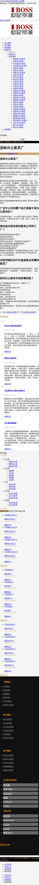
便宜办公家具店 (10, 358)
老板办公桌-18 (9, 556)
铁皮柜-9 (7, 610)
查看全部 (3, 566)
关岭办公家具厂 (12, 312)
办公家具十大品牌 (17, 1)
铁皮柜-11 (8, 586)
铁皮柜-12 (8, 574)
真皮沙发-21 (9, 628)
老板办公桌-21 (9, 519)
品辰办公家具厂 (30, 312)
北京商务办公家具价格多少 (14, 391)
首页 (1, 142)
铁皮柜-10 (8, 598)
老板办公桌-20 (9, 531)
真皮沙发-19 (9, 653)
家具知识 (8, 142)
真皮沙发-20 (9, 641)
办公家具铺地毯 (10, 423)
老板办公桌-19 (9, 543)
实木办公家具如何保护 (13, 326)
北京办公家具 (5, 1)
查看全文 (7, 352)
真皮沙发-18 (9, 665)
